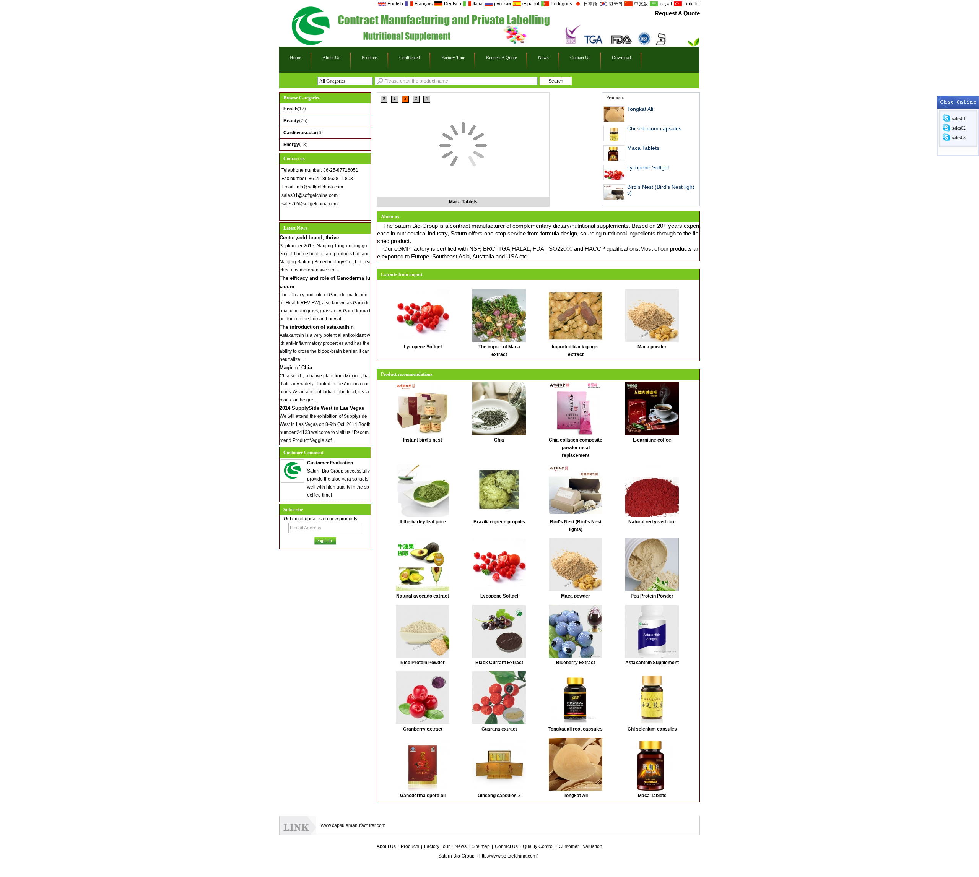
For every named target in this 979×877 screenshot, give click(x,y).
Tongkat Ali (640, 109)
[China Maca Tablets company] (463, 117)
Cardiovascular (300, 132)
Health (290, 109)
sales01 (959, 118)
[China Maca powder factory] (652, 315)
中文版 (641, 3)
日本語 (590, 3)
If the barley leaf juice (423, 522)
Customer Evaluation (580, 846)
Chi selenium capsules (654, 128)
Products (370, 57)
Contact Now (325, 213)
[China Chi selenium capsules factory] (652, 697)
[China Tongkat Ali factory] (575, 764)
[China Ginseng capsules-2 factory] (499, 764)
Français (424, 3)
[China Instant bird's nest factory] (422, 408)
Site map (481, 846)
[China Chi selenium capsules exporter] (614, 133)
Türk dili (691, 3)
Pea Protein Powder (652, 596)
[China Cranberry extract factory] (422, 697)
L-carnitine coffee (652, 440)
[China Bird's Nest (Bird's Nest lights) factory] (575, 490)
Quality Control (538, 846)
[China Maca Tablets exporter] (614, 153)
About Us (331, 57)
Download (621, 57)
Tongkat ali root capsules (575, 729)
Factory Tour (453, 57)
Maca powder (652, 346)
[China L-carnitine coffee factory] (652, 408)
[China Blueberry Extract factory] (575, 631)
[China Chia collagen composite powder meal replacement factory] (575, 408)
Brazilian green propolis (499, 522)
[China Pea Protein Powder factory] (652, 564)
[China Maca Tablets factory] (652, 764)
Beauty (291, 120)
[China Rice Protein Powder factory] (422, 631)
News (543, 57)
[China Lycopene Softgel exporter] (614, 172)
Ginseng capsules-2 (499, 795)
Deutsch (452, 3)
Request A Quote (677, 13)
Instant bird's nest (422, 440)
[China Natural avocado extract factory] (422, 564)
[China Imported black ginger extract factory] (575, 315)
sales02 (959, 128)
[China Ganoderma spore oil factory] (422, 764)
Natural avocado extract (422, 596)
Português (561, 3)
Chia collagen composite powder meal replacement (575, 447)
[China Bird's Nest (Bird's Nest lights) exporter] (614, 192)
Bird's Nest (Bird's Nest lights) (660, 190)
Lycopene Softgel (648, 167)
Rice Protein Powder (422, 662)
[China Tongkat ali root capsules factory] (575, 697)
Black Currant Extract (499, 662)
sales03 (959, 137)
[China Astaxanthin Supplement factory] (652, 631)
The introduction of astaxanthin (317, 327)
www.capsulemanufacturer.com (353, 825)
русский (502, 3)
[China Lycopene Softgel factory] (422, 315)
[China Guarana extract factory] (499, 697)
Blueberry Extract (575, 662)
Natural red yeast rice (652, 522)
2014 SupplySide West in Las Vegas (322, 408)
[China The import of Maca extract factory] (499, 315)
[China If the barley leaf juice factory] (422, 490)
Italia (478, 3)
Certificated (409, 57)
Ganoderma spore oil (423, 795)
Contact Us (580, 57)
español (530, 3)
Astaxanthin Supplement (652, 662)
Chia (499, 440)
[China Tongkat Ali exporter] (614, 114)
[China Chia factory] (499, 408)
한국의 (616, 3)
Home (295, 57)
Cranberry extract (422, 729)
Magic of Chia (296, 367)
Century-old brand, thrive (309, 237)
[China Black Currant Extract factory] (499, 631)
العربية (665, 3)
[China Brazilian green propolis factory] (499, 490)
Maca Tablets (463, 202)
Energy (291, 144)
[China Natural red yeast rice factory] (652, 490)
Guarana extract (499, 729)
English (395, 3)
